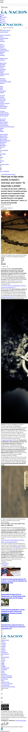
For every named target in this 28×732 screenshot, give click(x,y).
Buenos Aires (3, 63)
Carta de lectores (4, 125)
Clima (1, 36)
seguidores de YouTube (7, 297)
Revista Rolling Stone (5, 140)
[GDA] (5, 725)
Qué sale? (2, 111)
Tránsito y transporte (5, 35)
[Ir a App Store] (5, 709)
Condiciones (18, 720)
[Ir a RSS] (2, 702)
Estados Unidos (4, 58)
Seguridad (2, 64)
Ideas (1, 130)
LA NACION (4, 174)
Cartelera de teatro (4, 114)
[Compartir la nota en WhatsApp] (3, 260)
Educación (2, 66)
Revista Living (3, 139)
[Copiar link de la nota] (2, 262)
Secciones (4, 17)
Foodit (3, 19)
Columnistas (3, 80)
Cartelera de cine (4, 112)
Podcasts (2, 105)
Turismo (2, 97)
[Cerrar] (22, 25)
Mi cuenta (4, 23)
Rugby (1, 88)
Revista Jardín (3, 142)
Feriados (2, 102)
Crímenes (5, 565)
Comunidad (3, 69)
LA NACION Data (4, 38)
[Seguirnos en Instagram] (2, 698)
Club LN (3, 21)
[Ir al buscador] (2, 9)
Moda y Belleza (3, 106)
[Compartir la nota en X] (3, 264)
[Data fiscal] (2, 729)
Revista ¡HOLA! (3, 136)
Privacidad (23, 720)
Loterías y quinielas (4, 103)
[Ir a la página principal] (14, 13)
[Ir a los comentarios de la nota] (3, 258)
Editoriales (2, 78)
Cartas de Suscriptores (5, 81)
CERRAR (2, 0)
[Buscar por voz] (26, 27)
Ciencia (2, 72)
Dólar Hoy (2, 46)
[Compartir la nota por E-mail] (5, 264)
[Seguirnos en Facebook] (2, 690)
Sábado (2, 128)
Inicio (3, 15)
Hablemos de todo (4, 74)
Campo (2, 47)
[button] (14, 98)
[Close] (2, 630)
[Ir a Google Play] (5, 706)
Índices (2, 53)
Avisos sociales (3, 123)
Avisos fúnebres (4, 122)
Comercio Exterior (4, 50)
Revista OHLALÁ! (4, 134)
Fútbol (1, 86)
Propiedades (3, 49)
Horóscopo (3, 100)
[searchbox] (13, 28)
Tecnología (2, 98)
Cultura (2, 67)
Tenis (1, 89)
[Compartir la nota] (2, 260)
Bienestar (2, 71)
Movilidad (2, 52)
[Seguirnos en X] (2, 694)
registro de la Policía (7, 440)
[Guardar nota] (2, 258)
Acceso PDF (3, 119)
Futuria (2, 44)
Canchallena (3, 91)
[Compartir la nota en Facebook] (2, 264)
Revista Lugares (4, 137)
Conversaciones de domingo (7, 126)
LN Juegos (2, 95)
